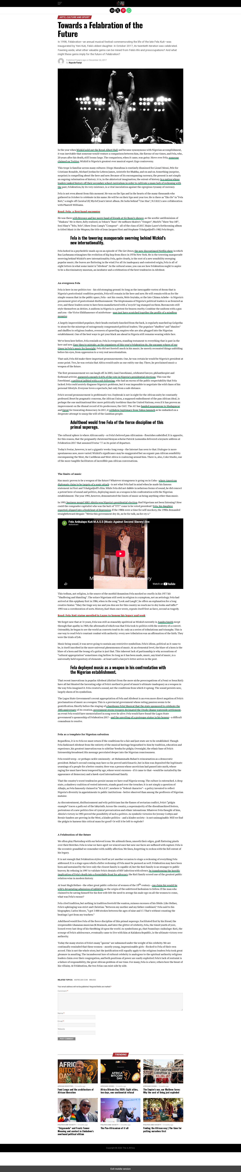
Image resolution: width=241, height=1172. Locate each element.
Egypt (65, 410)
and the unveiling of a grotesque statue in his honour (140, 717)
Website (61, 1029)
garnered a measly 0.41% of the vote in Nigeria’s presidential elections (117, 376)
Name (61, 1013)
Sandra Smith (165, 621)
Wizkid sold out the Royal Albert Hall (97, 149)
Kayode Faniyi (75, 63)
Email (61, 1021)
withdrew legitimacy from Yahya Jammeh (132, 410)
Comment (63, 991)
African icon (81, 980)
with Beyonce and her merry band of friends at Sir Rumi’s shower (108, 218)
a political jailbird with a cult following (93, 380)
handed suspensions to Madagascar (160, 406)
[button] (60, 3)
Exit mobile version (120, 1168)
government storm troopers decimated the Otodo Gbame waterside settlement (137, 709)
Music (93, 980)
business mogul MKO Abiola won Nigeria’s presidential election (101, 502)
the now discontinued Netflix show (153, 250)
